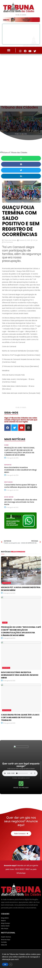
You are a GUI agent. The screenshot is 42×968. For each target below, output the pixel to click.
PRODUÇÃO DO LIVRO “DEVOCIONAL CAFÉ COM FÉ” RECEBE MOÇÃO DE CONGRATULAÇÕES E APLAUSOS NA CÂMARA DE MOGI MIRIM (19, 451)
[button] (8, 50)
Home (6, 445)
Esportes (7, 465)
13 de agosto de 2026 (12, 507)
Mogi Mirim (8, 497)
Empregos (6, 583)
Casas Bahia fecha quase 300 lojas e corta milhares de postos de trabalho (20, 486)
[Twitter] (35, 51)
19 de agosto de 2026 (12, 475)
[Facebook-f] (25, 51)
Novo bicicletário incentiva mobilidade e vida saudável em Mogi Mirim (20, 470)
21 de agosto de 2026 (12, 458)
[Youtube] (30, 51)
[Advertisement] (21, 79)
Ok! (5, 964)
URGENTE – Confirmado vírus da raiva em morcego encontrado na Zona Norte (20, 502)
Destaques (8, 482)
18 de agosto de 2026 (12, 490)
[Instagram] (20, 51)
